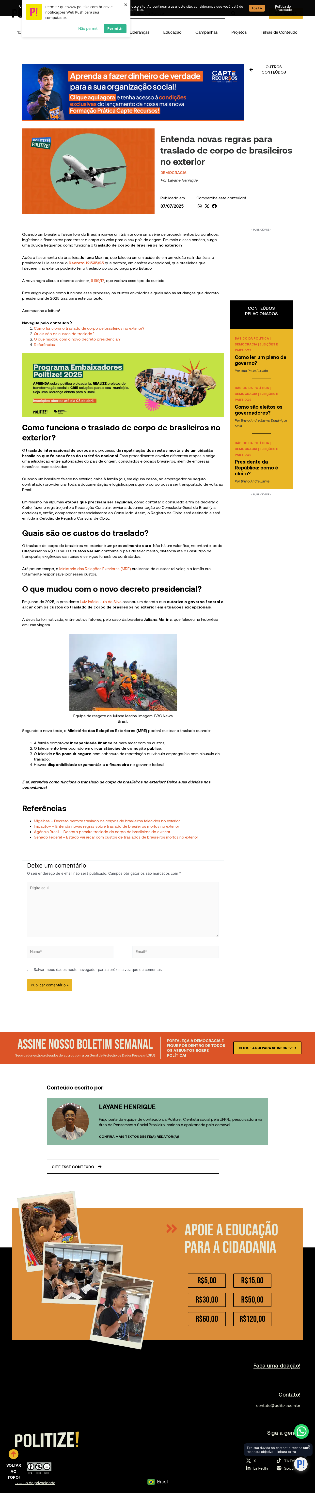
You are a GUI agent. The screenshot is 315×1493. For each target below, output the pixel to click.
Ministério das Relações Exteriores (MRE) (95, 568)
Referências (44, 344)
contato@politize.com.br (278, 1405)
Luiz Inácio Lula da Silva (101, 601)
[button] (140, 32)
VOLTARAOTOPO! (13, 1471)
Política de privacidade (35, 1482)
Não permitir (89, 28)
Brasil (162, 1481)
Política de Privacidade (283, 8)
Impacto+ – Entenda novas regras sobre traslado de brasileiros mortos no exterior (106, 826)
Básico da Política (252, 338)
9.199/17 (97, 280)
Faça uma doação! (276, 1365)
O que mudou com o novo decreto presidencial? (77, 339)
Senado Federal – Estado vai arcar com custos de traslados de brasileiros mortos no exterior (116, 837)
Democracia (173, 172)
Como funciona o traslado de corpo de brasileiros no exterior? (89, 328)
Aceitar (257, 8)
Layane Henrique (183, 180)
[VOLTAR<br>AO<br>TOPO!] (13, 1454)
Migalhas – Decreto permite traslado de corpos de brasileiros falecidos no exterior (107, 820)
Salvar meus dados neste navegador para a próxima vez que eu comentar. (98, 969)
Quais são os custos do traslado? (64, 333)
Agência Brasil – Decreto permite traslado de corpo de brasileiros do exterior (102, 831)
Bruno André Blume (255, 420)
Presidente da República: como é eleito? (256, 467)
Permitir (115, 28)
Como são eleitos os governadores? (259, 410)
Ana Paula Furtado (254, 371)
